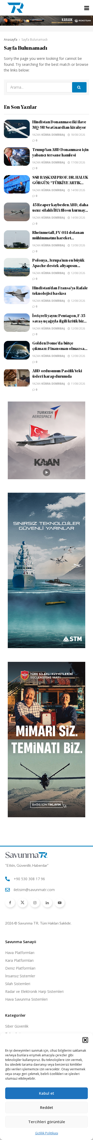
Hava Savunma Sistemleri (26, 999)
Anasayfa (10, 39)
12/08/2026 (77, 273)
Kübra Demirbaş (53, 135)
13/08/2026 (77, 245)
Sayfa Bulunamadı (34, 39)
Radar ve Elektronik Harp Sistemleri (34, 991)
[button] (85, 1040)
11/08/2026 (77, 383)
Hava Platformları (19, 952)
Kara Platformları (19, 960)
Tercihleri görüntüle (46, 1121)
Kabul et (46, 1093)
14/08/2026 (77, 190)
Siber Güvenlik (16, 1026)
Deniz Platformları (20, 968)
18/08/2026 (77, 135)
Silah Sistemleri (17, 983)
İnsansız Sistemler (20, 975)
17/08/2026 (77, 162)
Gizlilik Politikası (46, 1133)
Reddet (46, 1107)
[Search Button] (79, 87)
